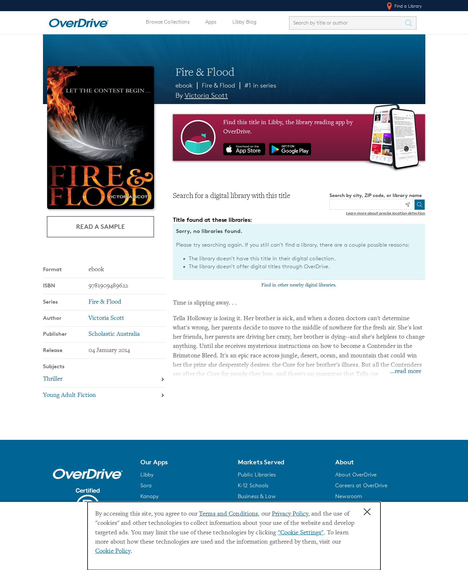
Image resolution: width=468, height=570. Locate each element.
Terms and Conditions (228, 514)
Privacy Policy (290, 514)
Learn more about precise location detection (385, 213)
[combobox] (347, 23)
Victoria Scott (206, 95)
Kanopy (149, 496)
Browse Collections (167, 22)
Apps (211, 22)
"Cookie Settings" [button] (301, 533)
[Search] (420, 205)
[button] (185, 462)
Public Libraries (257, 474)
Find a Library (407, 6)
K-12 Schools (253, 485)
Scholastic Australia (114, 334)
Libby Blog (244, 22)
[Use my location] (407, 205)
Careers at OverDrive (361, 485)
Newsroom (348, 496)
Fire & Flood (218, 85)
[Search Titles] (410, 23)
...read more (405, 372)
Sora (146, 485)
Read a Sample (100, 226)
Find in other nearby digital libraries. (299, 285)
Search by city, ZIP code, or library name (376, 195)
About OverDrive (356, 474)
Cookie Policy (113, 551)
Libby (147, 474)
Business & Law (257, 496)
